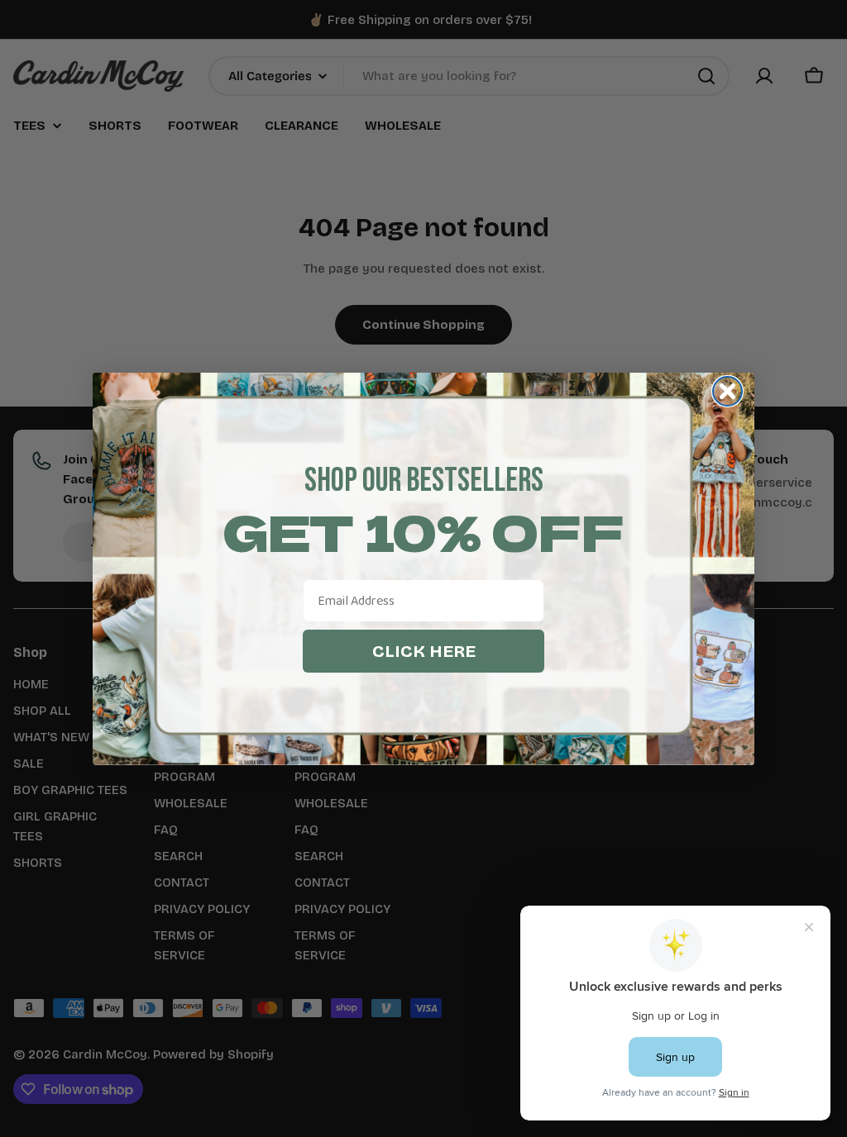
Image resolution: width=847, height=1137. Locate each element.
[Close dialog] (727, 391)
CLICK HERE (424, 651)
